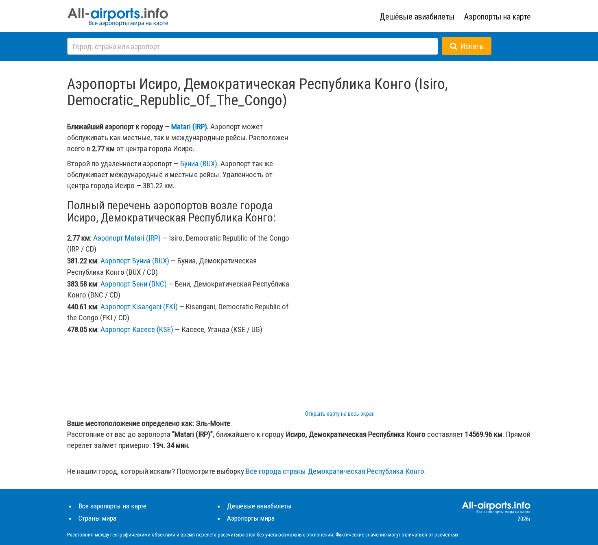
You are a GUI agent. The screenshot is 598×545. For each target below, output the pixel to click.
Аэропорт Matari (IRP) (127, 238)
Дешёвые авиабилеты (417, 17)
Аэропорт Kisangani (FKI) (139, 306)
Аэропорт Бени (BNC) (133, 284)
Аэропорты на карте (497, 17)
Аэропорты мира (251, 518)
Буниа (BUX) (198, 163)
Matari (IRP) (189, 126)
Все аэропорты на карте (112, 506)
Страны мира (97, 518)
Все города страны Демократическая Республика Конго (335, 471)
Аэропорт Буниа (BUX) (134, 260)
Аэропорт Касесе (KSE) (136, 329)
